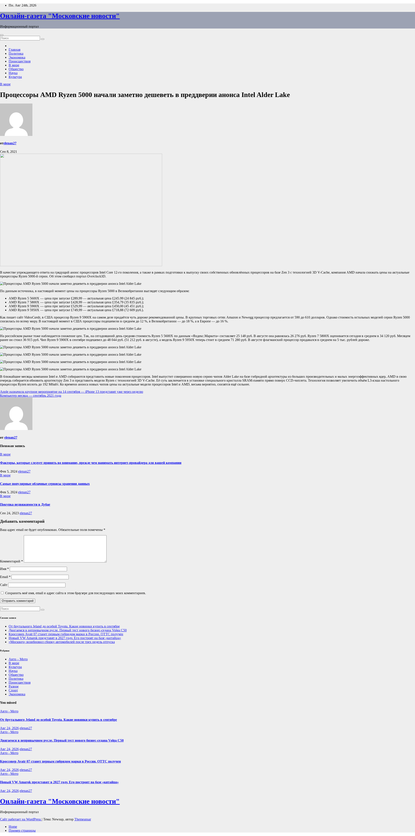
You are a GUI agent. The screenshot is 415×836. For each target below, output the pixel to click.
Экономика (17, 57)
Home (13, 826)
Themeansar (82, 819)
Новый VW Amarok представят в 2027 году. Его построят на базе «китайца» (65, 638)
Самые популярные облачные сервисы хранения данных (45, 484)
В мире (14, 65)
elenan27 (9, 143)
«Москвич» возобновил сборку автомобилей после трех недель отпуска (62, 642)
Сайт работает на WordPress (21, 819)
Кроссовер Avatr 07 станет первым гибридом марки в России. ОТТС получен (66, 634)
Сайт (3, 585)
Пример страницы (22, 830)
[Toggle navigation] (1, 35)
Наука (13, 73)
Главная (14, 49)
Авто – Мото (18, 659)
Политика (16, 53)
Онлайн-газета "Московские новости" (60, 16)
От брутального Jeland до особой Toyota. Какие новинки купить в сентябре (64, 626)
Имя (4, 569)
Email (5, 577)
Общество (16, 69)
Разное (14, 686)
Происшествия (19, 61)
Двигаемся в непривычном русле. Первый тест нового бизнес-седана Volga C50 (68, 630)
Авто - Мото (9, 711)
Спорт (13, 690)
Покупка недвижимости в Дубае (25, 504)
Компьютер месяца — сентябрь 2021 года (30, 395)
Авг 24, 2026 (9, 728)
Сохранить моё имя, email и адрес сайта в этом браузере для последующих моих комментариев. (75, 593)
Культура (15, 77)
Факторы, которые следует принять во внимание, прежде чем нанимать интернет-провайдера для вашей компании (90, 463)
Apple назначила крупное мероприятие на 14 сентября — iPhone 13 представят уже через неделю (71, 391)
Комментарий (11, 561)
